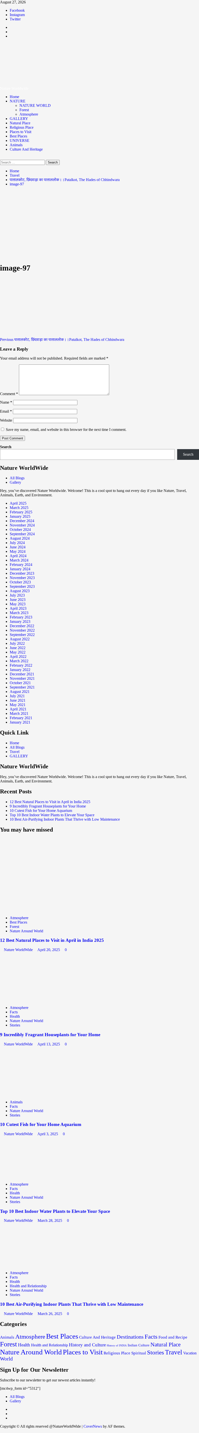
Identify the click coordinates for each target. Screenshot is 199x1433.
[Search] (1, 157)
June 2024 (17, 547)
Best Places (18, 136)
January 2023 (20, 621)
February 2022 (21, 665)
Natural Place (20, 123)
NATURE (17, 101)
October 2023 (20, 582)
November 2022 (22, 630)
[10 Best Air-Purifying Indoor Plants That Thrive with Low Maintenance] (36, 1264)
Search (5, 447)
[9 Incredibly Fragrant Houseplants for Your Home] (36, 999)
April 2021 (18, 709)
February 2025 (21, 512)
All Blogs (17, 478)
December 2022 (22, 626)
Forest (24, 110)
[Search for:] (23, 162)
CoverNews (92, 1426)
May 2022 (17, 652)
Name (6, 402)
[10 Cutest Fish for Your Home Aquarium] (36, 1094)
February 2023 (21, 617)
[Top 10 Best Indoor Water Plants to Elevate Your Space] (36, 1176)
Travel (14, 752)
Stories (15, 1025)
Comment (9, 394)
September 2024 (22, 534)
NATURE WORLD (35, 105)
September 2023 (22, 586)
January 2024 (20, 569)
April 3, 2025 (48, 1134)
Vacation (190, 1353)
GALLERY (19, 119)
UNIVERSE (19, 140)
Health (15, 1016)
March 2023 (19, 613)
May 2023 (17, 604)
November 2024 (22, 525)
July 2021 (17, 696)
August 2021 (20, 691)
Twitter (15, 19)
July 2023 (17, 595)
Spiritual (138, 1353)
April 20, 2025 (49, 950)
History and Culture (87, 1344)
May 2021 (17, 705)
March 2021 (19, 713)
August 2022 (20, 639)
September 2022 (22, 635)
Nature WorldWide (19, 950)
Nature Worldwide (46, 58)
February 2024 (21, 564)
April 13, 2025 (49, 1044)
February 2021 (21, 718)
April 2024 (18, 556)
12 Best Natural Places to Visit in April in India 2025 (50, 802)
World (6, 1358)
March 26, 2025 (50, 1314)
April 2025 (18, 503)
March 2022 (19, 661)
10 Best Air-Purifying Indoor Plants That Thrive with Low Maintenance (65, 819)
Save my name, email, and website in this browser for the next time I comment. (66, 429)
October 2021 (20, 683)
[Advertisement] (99, 224)
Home (14, 97)
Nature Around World (26, 931)
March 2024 (19, 560)
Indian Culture (138, 1345)
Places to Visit (20, 132)
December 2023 (22, 573)
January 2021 (20, 722)
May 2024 (17, 551)
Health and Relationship (28, 1286)
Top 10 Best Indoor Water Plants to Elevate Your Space (52, 815)
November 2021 (22, 678)
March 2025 (19, 508)
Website (6, 420)
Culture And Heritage (26, 149)
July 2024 (17, 543)
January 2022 (20, 670)
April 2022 (18, 656)
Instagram (17, 15)
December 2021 (22, 674)
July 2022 (17, 643)
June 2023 (17, 600)
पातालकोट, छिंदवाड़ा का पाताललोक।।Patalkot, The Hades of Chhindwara (62, 339)
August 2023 (20, 591)
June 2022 (17, 648)
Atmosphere (28, 114)
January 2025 (20, 516)
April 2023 (18, 608)
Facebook (17, 10)
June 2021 (17, 700)
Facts (14, 1012)
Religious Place (21, 127)
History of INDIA (117, 1345)
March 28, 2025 (50, 1220)
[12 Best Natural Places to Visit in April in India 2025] (36, 909)
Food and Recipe (172, 1337)
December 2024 (22, 521)
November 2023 (22, 578)
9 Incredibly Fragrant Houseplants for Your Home (48, 806)
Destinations (130, 1337)
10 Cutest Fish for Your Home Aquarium (41, 810)
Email (6, 411)
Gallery (15, 482)
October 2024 (20, 529)
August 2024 (20, 538)
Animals (16, 145)
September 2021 (22, 687)
